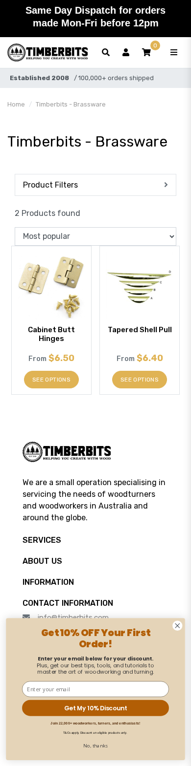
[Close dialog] (177, 625)
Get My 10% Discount (95, 708)
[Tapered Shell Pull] (139, 285)
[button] (146, 52)
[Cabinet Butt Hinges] (51, 285)
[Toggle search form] (106, 52)
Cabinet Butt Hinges (51, 334)
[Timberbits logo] (47, 52)
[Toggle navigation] (174, 52)
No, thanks (95, 745)
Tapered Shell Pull (140, 329)
